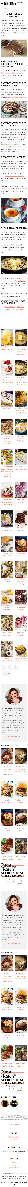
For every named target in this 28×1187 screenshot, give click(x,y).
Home (2, 8)
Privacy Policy (14, 1137)
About (14, 1163)
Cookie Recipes (10, 307)
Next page (7, 673)
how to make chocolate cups (14, 176)
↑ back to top (14, 1125)
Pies (2, 73)
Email (14, 1165)
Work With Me (14, 1167)
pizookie (18, 245)
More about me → (14, 736)
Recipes (7, 8)
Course (13, 8)
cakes (13, 73)
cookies (7, 73)
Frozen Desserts (18, 309)
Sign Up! (6, 1151)
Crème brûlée (12, 166)
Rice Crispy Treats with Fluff (10, 144)
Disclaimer (14, 1139)
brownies (18, 73)
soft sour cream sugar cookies (15, 97)
